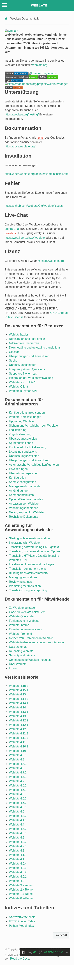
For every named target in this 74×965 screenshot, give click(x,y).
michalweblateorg (51, 260)
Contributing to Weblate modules (30, 659)
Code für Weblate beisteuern (27, 612)
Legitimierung (17, 429)
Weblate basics (19, 334)
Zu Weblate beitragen (22, 607)
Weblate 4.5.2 (18, 802)
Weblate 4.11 (17, 742)
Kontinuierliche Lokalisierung (27, 447)
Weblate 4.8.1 (18, 763)
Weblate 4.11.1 (18, 737)
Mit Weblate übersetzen (24, 343)
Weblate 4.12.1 (18, 724)
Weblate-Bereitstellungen (25, 416)
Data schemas (18, 646)
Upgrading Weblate (21, 421)
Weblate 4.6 (16, 794)
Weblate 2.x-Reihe (21, 889)
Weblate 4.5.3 (18, 798)
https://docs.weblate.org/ (20, 146)
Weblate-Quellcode (21, 616)
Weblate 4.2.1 (18, 846)
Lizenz (13, 668)
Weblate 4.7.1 (18, 776)
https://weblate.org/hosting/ (22, 114)
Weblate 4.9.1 (18, 755)
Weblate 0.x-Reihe (21, 898)
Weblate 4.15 (17, 694)
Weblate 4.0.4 (18, 863)
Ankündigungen (19, 490)
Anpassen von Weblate (24, 503)
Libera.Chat (12, 228)
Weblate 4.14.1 (18, 703)
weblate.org (39, 64)
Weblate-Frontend (20, 633)
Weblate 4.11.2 (18, 733)
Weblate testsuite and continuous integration (37, 642)
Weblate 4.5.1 (18, 807)
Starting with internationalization (29, 538)
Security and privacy (22, 655)
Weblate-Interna (19, 625)
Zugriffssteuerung (20, 434)
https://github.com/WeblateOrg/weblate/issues (34, 205)
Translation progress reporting (28, 590)
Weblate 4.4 (16, 824)
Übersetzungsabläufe (22, 364)
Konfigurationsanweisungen (27, 412)
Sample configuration (22, 481)
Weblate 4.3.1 (18, 833)
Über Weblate (18, 664)
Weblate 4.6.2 (18, 785)
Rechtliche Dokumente (23, 516)
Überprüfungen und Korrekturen (29, 356)
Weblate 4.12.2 (18, 720)
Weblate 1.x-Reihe (21, 893)
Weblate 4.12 (17, 729)
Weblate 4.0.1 (18, 876)
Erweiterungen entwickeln (25, 629)
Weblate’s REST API (22, 382)
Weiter (60, 935)
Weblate (39, 5)
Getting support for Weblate (26, 512)
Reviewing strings (20, 581)
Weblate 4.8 (16, 768)
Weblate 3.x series (21, 885)
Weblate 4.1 (16, 859)
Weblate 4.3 (16, 837)
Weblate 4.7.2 (18, 772)
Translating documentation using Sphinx (34, 551)
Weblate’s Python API (23, 390)
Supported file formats (23, 373)
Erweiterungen (18, 468)
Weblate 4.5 (16, 811)
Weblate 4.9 (16, 759)
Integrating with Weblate (24, 542)
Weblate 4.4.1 (18, 820)
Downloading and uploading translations (35, 347)
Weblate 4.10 (17, 750)
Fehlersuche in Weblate (24, 620)
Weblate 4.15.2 (18, 685)
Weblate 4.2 (16, 850)
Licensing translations (23, 451)
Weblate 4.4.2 (18, 815)
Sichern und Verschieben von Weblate (33, 425)
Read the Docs (19, 958)
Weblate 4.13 (17, 716)
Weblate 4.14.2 (18, 698)
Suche (13, 360)
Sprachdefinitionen (21, 442)
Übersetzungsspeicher (23, 473)
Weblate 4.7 (16, 781)
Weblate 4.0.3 (18, 867)
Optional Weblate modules (26, 499)
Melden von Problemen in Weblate (31, 638)
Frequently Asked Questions (27, 369)
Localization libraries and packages (31, 564)
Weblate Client (18, 386)
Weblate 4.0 (16, 880)
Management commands (24, 486)
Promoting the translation (25, 586)
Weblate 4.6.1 (18, 789)
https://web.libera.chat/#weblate (25, 237)
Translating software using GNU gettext (34, 547)
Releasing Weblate (21, 651)
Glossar (14, 351)
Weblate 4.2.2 (18, 841)
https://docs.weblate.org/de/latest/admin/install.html (37, 173)
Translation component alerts (27, 568)
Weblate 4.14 (17, 707)
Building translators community (28, 573)
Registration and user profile (27, 338)
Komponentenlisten (21, 495)
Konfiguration (17, 477)
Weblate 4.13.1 (18, 711)
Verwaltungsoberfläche (23, 508)
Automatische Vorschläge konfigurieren (34, 464)
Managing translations (23, 577)
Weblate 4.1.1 (18, 854)
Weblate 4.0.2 (18, 872)
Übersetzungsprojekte (23, 438)
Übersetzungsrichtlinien (24, 455)
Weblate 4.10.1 (18, 746)
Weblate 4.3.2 (18, 828)
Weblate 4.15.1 (18, 690)
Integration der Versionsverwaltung (31, 377)
